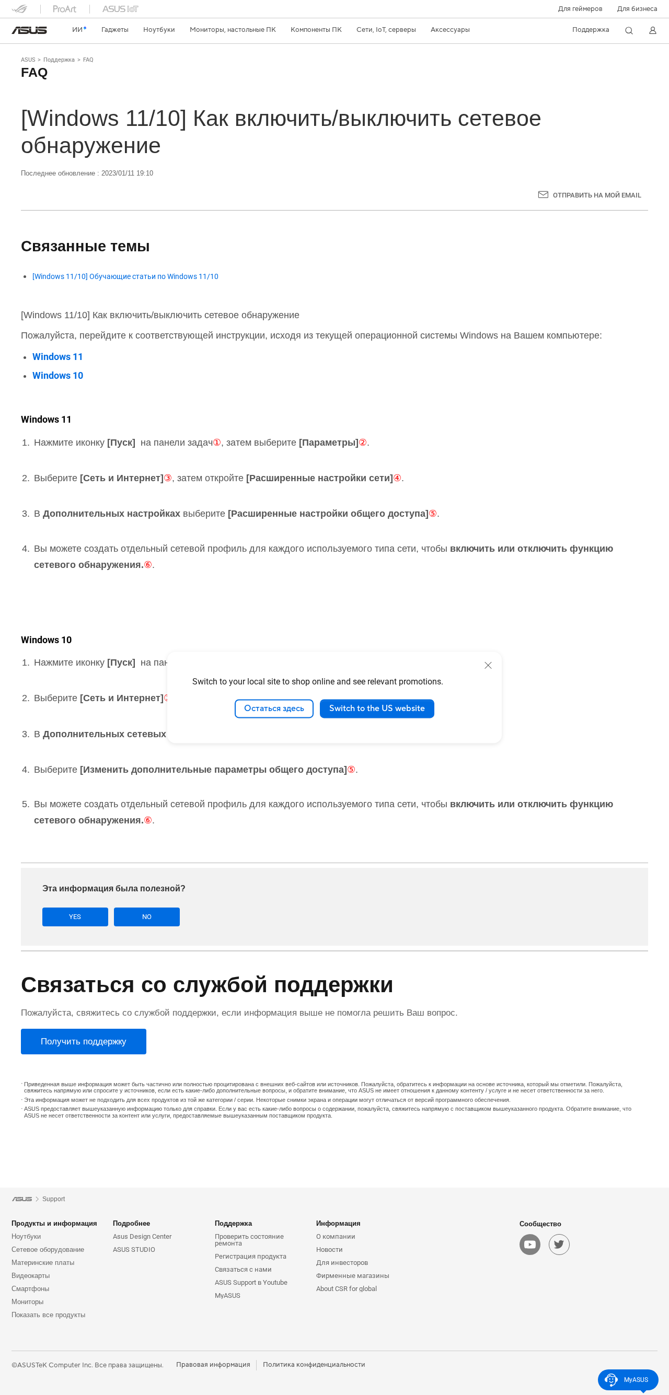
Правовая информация (213, 1365)
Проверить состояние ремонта (249, 1240)
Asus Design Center (142, 1236)
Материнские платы (42, 1262)
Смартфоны (30, 1288)
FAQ (88, 59)
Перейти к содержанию (18, 32)
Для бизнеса (637, 9)
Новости (329, 1249)
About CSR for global (346, 1288)
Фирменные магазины (352, 1275)
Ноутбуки (26, 1236)
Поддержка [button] (233, 1223)
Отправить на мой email (597, 195)
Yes (75, 917)
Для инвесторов (342, 1262)
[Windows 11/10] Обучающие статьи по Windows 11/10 (125, 276)
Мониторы (27, 1301)
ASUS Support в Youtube (251, 1282)
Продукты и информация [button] (54, 1223)
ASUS (28, 59)
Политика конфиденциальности (314, 1365)
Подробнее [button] (131, 1223)
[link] (29, 30)
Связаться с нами (243, 1269)
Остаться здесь (274, 708)
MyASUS (227, 1295)
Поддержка (59, 59)
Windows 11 (57, 356)
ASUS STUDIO (134, 1249)
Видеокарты (30, 1275)
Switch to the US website (377, 708)
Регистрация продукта (250, 1256)
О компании (335, 1236)
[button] (580, 9)
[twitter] (559, 1244)
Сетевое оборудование (47, 1249)
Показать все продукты (48, 1314)
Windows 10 (57, 375)
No (147, 917)
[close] (488, 665)
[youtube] (530, 1244)
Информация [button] (338, 1223)
